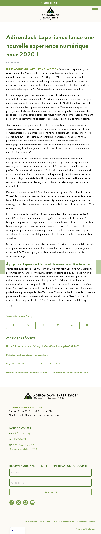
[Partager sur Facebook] (13, 325)
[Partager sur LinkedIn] (72, 325)
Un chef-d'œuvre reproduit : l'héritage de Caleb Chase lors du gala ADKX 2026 (42, 346)
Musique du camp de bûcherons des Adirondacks (28, 372)
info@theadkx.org (21, 433)
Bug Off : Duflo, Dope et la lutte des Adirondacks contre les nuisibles (38, 363)
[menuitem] (50, 2)
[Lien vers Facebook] (12, 502)
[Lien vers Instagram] (25, 502)
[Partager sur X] (28, 325)
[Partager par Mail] (87, 325)
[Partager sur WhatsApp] (43, 325)
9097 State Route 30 (23, 445)
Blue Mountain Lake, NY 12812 (24, 449)
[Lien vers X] (18, 502)
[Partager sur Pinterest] (57, 325)
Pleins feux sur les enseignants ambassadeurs (27, 355)
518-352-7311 (19, 439)
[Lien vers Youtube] (32, 502)
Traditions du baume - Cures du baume (69, 372)
